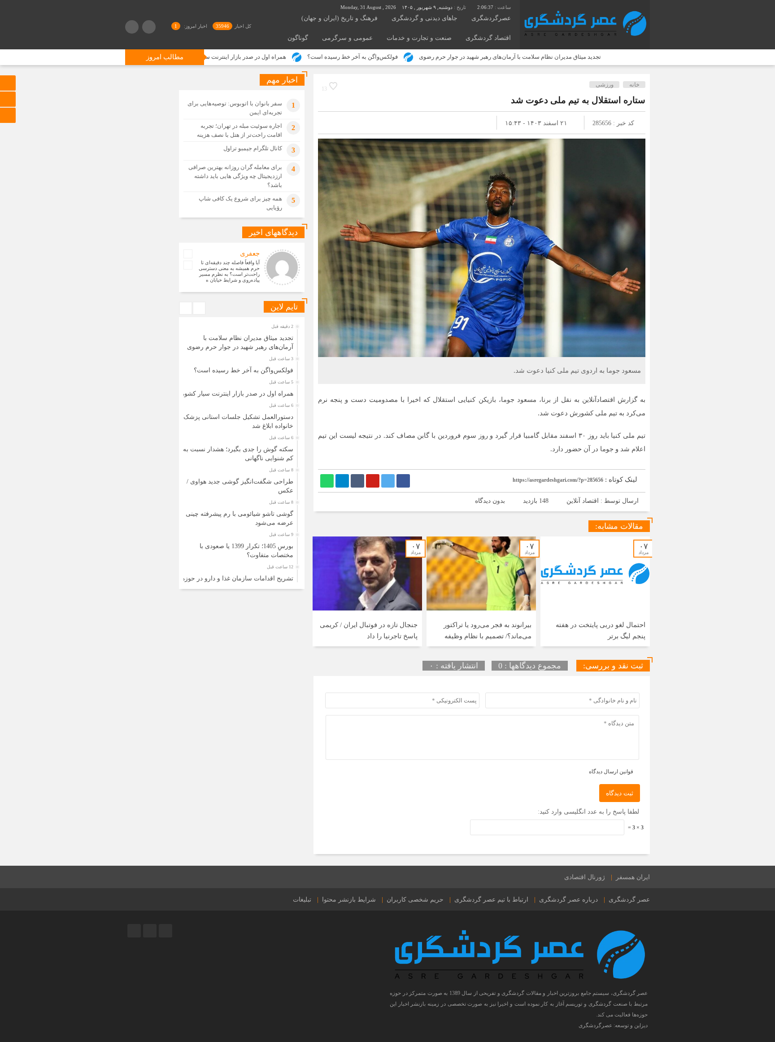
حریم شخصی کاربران (415, 899)
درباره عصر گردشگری (568, 899)
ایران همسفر (633, 877)
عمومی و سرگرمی (347, 38)
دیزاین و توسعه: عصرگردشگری (613, 1025)
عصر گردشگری (629, 899)
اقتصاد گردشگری (488, 38)
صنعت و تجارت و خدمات (419, 38)
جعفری (250, 253)
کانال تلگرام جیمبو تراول (252, 148)
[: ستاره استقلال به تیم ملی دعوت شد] (335, 122)
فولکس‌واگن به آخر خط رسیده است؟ (400, 56)
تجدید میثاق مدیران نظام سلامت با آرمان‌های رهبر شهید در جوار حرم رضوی (558, 56)
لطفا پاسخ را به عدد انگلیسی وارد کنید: (588, 811)
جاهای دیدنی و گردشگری (424, 18)
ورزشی (605, 84)
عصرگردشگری (491, 18)
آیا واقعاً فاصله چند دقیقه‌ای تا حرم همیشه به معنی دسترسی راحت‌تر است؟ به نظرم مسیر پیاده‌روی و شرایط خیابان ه (229, 271)
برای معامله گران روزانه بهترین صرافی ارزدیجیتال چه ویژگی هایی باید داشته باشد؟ (235, 176)
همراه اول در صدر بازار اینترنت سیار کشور (282, 56)
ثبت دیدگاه (619, 793)
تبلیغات (302, 899)
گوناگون (297, 38)
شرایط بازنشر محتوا (349, 899)
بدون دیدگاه (490, 500)
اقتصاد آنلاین (582, 500)
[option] (595, 591)
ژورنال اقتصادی (584, 877)
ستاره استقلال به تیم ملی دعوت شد (578, 100)
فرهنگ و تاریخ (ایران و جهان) (339, 18)
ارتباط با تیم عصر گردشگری (491, 899)
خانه (634, 84)
